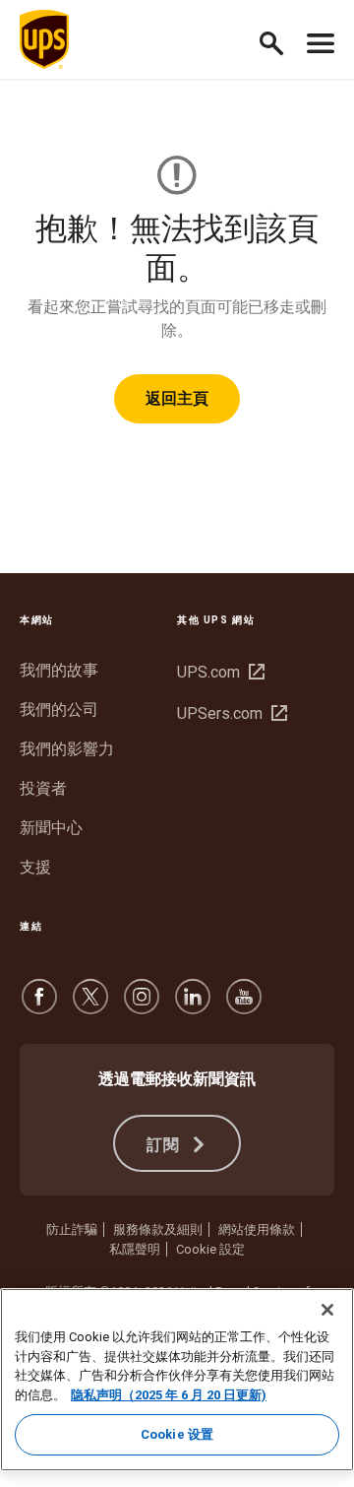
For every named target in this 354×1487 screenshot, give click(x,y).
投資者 (43, 788)
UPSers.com (229, 713)
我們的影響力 (67, 749)
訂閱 (167, 1144)
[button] (280, 40)
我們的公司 (59, 709)
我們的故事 (59, 670)
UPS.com (218, 672)
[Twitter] (90, 1006)
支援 (35, 867)
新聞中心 (51, 827)
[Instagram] (141, 1006)
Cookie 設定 (210, 1249)
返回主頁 (177, 398)
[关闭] (327, 1309)
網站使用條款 (256, 1229)
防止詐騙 (71, 1229)
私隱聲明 (134, 1249)
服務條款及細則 (158, 1229)
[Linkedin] (192, 1006)
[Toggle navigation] (320, 39)
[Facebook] (39, 1006)
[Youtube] (244, 1006)
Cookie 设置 (177, 1434)
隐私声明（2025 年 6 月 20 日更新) (168, 1395)
